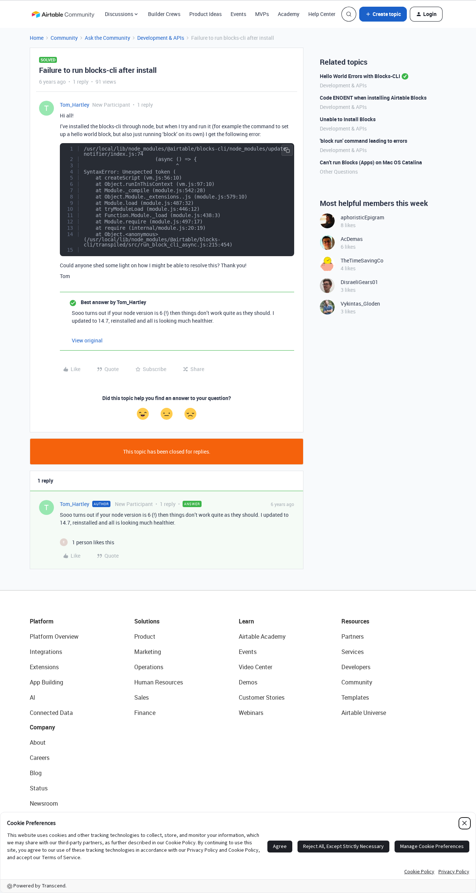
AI (32, 697)
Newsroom (44, 803)
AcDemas (352, 238)
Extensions (44, 667)
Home (37, 37)
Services (352, 652)
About (38, 742)
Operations (148, 667)
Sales (141, 697)
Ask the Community (107, 37)
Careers (39, 758)
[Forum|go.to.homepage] (63, 14)
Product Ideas (205, 13)
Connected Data (51, 713)
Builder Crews (164, 13)
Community (64, 37)
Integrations (46, 652)
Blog (36, 773)
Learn (246, 621)
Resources (355, 621)
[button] (383, 14)
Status (39, 788)
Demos (248, 682)
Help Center (321, 13)
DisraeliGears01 (359, 282)
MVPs (262, 13)
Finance (144, 713)
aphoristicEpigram (362, 217)
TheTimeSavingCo (362, 260)
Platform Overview (54, 636)
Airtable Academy (262, 636)
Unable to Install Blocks (348, 119)
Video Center (255, 667)
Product (144, 636)
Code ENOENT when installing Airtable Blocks (373, 97)
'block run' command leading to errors (363, 140)
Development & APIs (160, 37)
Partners (352, 636)
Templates (355, 697)
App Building (46, 682)
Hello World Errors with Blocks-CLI (360, 76)
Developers (355, 667)
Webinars (251, 713)
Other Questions (339, 171)
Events (238, 13)
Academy (288, 13)
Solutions (147, 621)
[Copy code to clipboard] (287, 150)
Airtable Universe (363, 713)
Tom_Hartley (74, 104)
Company (42, 727)
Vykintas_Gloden (360, 303)
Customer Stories (261, 697)
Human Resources (158, 682)
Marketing (147, 652)
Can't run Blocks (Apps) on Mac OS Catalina (371, 162)
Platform (42, 621)
